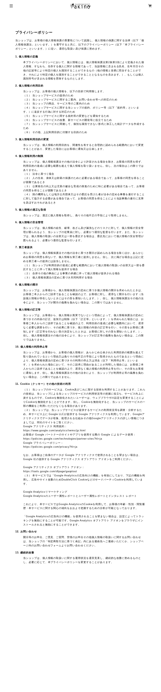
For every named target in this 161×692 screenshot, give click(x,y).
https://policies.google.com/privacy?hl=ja (50, 446)
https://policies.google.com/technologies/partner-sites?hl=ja (62, 438)
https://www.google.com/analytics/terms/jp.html (54, 430)
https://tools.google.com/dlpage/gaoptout (50, 471)
